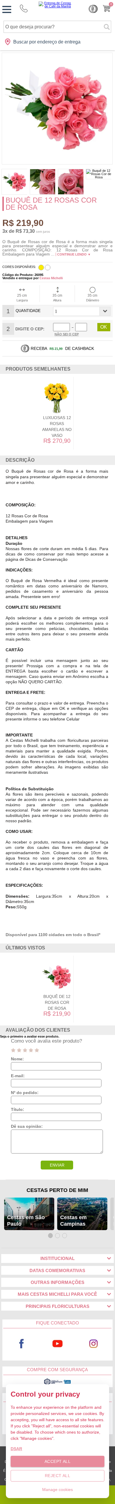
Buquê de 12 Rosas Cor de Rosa (56, 1002)
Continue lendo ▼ (74, 254)
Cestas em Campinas (73, 1220)
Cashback (93, 8)
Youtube (57, 1343)
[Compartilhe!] (111, 202)
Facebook (21, 1343)
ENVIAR (57, 1165)
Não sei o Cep (67, 334)
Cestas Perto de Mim (57, 1190)
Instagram (93, 1343)
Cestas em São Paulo (26, 1220)
